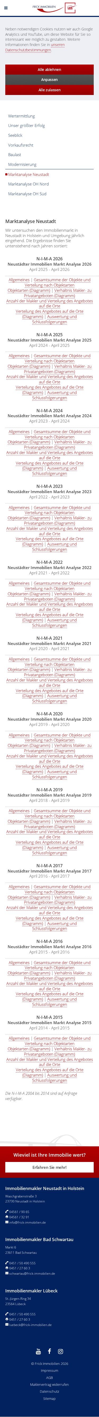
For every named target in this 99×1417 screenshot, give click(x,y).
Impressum (49, 1370)
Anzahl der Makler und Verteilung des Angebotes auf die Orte (49, 303)
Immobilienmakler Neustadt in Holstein (44, 1188)
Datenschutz (49, 1391)
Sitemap (49, 1398)
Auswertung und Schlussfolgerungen (54, 319)
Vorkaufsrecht (20, 145)
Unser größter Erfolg (26, 125)
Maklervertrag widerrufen (49, 1384)
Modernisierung (22, 164)
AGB (49, 1377)
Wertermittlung (21, 116)
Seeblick (15, 135)
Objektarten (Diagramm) (29, 290)
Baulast (14, 154)
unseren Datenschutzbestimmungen (35, 47)
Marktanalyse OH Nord (28, 184)
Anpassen (49, 79)
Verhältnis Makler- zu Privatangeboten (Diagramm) (58, 293)
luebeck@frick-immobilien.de (30, 1325)
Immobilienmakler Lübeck (31, 1291)
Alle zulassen (49, 89)
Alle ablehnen (49, 69)
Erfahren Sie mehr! (49, 1167)
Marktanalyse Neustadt (28, 174)
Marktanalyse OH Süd (27, 193)
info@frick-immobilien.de (27, 1222)
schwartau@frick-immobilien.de (32, 1273)
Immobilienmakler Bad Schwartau (39, 1239)
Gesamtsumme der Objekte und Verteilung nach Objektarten (58, 282)
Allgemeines (19, 279)
